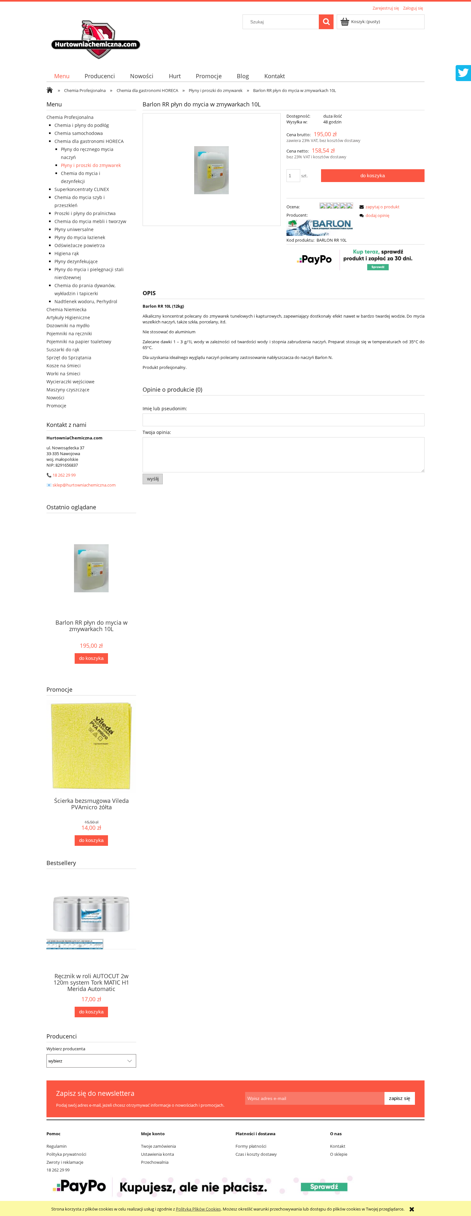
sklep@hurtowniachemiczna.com (84, 485)
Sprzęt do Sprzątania (68, 357)
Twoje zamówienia (158, 1146)
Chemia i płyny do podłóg (81, 125)
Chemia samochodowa (78, 133)
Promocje (56, 406)
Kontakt (337, 1146)
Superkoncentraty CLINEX (81, 189)
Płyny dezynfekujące (76, 261)
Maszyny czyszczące (67, 390)
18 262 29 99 (64, 475)
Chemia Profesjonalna (70, 117)
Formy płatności (251, 1146)
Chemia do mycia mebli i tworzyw (90, 221)
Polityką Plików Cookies (198, 1209)
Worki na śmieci (63, 374)
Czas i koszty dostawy (256, 1154)
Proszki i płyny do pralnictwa (85, 213)
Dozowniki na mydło (67, 325)
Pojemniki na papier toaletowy (78, 341)
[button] (378, 207)
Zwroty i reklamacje (64, 1162)
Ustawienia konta (157, 1154)
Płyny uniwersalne (74, 229)
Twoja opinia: (157, 432)
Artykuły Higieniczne (68, 317)
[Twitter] (463, 72)
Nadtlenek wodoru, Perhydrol (85, 301)
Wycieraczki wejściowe (70, 382)
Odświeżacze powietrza (79, 245)
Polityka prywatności (66, 1154)
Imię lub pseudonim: (165, 408)
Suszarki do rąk (62, 349)
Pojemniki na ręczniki (69, 333)
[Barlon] (319, 227)
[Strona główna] (96, 37)
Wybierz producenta (65, 1048)
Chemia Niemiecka (66, 309)
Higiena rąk (66, 253)
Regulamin (56, 1146)
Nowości (55, 398)
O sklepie (338, 1154)
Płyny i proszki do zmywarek (91, 165)
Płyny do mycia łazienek (79, 237)
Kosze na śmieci (63, 365)
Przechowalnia (155, 1162)
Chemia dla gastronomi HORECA (89, 141)
